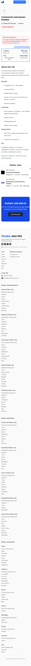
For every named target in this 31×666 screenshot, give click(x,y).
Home (3, 254)
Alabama (3, 328)
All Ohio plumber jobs (7, 647)
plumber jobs (15, 43)
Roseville (3, 585)
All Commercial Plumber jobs (9, 425)
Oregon (3, 349)
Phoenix (3, 610)
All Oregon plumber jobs (8, 629)
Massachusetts (5, 356)
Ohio (2, 331)
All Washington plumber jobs (9, 617)
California (3, 294)
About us (3, 259)
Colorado (3, 335)
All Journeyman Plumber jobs (9, 342)
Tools (2, 261)
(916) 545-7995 (8, 275)
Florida (3, 299)
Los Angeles (4, 574)
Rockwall (3, 562)
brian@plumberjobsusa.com (11, 278)
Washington (4, 333)
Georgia (3, 308)
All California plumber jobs (8, 571)
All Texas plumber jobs (7, 549)
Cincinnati (4, 649)
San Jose (3, 576)
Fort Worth (4, 553)
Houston (3, 555)
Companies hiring (14, 256)
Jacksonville (4, 599)
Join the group (15, 214)
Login (2, 266)
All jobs (3, 256)
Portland (3, 631)
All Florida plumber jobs (7, 592)
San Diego (4, 578)
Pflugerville (4, 565)
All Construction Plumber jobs (9, 516)
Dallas (3, 551)
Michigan (3, 377)
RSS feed (4, 263)
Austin (3, 558)
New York (4, 411)
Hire (2, 268)
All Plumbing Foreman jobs (8, 393)
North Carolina (5, 301)
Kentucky (3, 310)
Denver (3, 640)
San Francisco (5, 583)
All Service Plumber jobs (8, 475)
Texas (3, 296)
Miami (2, 601)
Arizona (3, 326)
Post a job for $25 (19, 2)
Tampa (3, 597)
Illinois (3, 361)
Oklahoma (4, 324)
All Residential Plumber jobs (8, 450)
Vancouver (4, 622)
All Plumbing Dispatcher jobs (9, 500)
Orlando (3, 594)
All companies (13, 254)
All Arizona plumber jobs (7, 608)
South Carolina (5, 306)
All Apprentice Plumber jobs (8, 317)
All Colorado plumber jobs (8, 638)
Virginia (3, 303)
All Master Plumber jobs (7, 367)
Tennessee (4, 399)
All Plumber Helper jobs (7, 292)
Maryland (3, 386)
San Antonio (4, 560)
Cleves (3, 652)
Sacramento (4, 581)
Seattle (3, 620)
